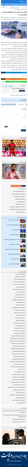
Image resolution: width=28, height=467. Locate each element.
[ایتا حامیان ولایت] (14, 79)
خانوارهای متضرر (12, 95)
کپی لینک (22, 91)
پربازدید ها (23, 186)
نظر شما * (24, 117)
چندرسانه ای (13, 186)
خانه (26, 8)
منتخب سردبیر (18, 186)
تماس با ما (19, 464)
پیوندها (11, 464)
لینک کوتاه (23, 85)
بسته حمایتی (18, 95)
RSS (8, 464)
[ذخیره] (11, 8)
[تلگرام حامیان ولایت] (14, 72)
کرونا (21, 95)
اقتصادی (22, 8)
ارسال (23, 130)
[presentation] (2, 137)
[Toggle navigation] (3, 2)
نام (25, 112)
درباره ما (14, 464)
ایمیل (25, 114)
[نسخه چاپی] (12, 8)
